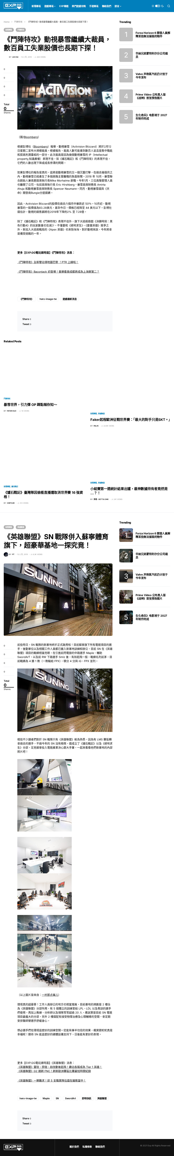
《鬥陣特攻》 (26, 298)
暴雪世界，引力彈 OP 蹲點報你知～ (30, 405)
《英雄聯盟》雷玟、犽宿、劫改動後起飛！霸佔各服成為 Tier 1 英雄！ (59, 1067)
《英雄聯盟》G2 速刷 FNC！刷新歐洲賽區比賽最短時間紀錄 (54, 1071)
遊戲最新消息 (70, 298)
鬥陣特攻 (18, 22)
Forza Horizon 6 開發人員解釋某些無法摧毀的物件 (153, 34)
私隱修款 (87, 1146)
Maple (46, 1098)
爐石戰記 (14, 486)
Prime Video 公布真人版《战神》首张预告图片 (151, 96)
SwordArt (70, 1098)
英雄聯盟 (101, 414)
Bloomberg (31, 137)
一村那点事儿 (50, 995)
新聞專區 (8, 30)
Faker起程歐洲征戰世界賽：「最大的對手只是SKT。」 (131, 420)
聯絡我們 (100, 1146)
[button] (158, 6)
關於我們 (74, 1146)
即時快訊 (86, 1098)
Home (7, 22)
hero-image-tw (48, 298)
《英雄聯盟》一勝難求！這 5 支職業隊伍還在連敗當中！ (51, 1080)
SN (57, 1098)
